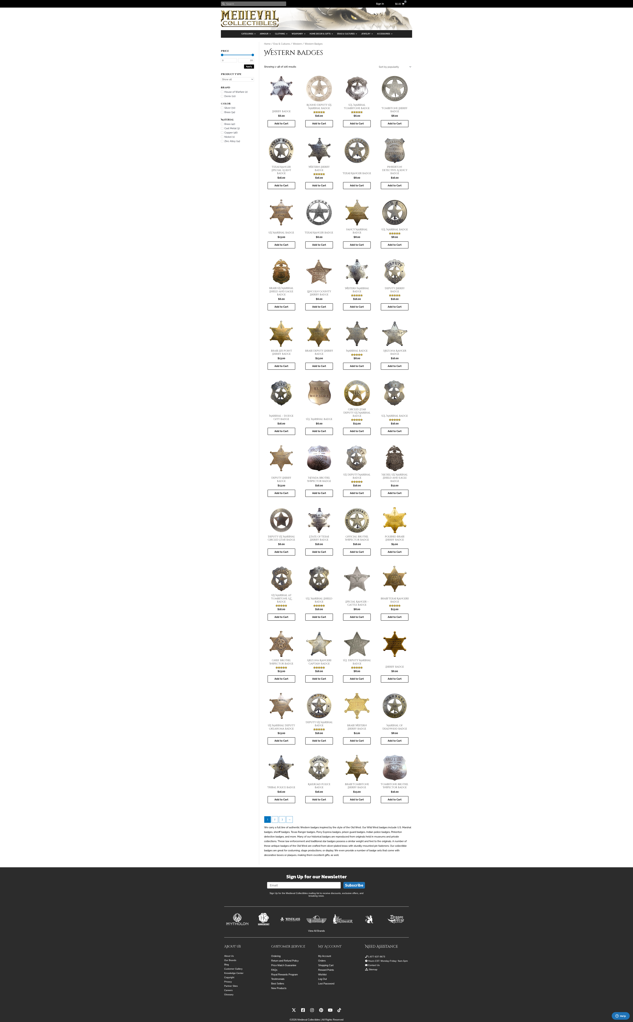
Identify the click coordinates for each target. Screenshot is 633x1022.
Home (267, 44)
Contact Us (374, 965)
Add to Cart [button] (281, 123)
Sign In (380, 3)
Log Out (322, 979)
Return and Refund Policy (285, 960)
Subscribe (354, 885)
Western (297, 44)
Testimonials (278, 979)
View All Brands (316, 930)
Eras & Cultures (281, 44)
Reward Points (326, 969)
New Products (278, 988)
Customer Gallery (233, 968)
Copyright (229, 977)
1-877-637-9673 (376, 956)
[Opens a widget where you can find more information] (621, 1016)
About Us (229, 956)
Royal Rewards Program (284, 974)
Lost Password (326, 983)
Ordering (276, 956)
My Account (324, 956)
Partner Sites (231, 986)
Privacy (228, 981)
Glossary (228, 994)
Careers (228, 990)
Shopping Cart (325, 965)
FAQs (274, 969)
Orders (322, 960)
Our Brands (230, 960)
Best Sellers (277, 983)
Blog (226, 964)
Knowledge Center (233, 973)
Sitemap (373, 969)
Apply (249, 66)
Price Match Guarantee (283, 965)
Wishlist (322, 974)
